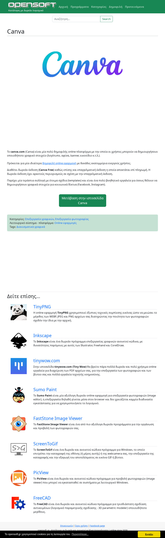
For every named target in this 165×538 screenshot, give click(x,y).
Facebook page (97, 525)
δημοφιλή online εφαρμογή (59, 163)
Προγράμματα (80, 7)
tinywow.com (46, 360)
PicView (41, 472)
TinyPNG (42, 307)
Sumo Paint (45, 389)
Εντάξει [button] (149, 534)
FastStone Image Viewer (57, 418)
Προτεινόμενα (134, 7)
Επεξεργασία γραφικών (39, 219)
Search (106, 19)
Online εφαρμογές (65, 223)
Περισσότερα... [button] (80, 534)
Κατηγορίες (98, 7)
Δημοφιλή (115, 7)
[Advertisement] (82, 119)
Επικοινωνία (66, 525)
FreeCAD (42, 498)
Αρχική (63, 7)
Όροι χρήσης (81, 525)
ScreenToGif (45, 444)
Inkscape (42, 335)
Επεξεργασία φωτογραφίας (72, 219)
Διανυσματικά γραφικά (31, 227)
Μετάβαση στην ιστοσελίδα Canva (82, 200)
